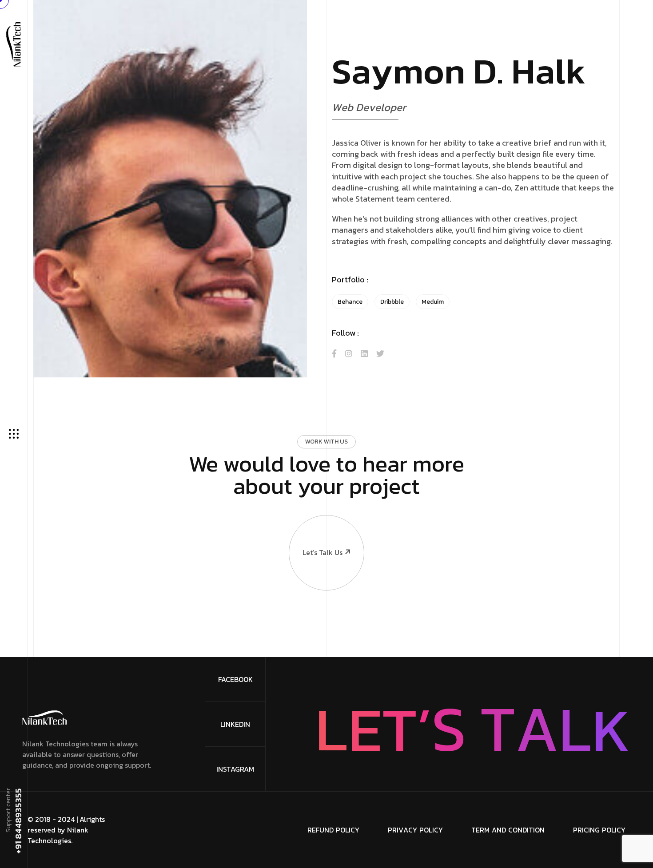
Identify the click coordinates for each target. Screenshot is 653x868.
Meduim (433, 301)
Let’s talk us (322, 552)
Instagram (235, 769)
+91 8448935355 (18, 821)
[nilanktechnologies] (13, 43)
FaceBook (235, 679)
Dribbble (392, 301)
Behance (350, 301)
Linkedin (235, 724)
